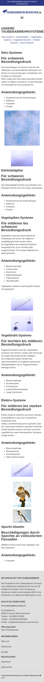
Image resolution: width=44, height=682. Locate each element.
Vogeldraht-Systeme (23, 40)
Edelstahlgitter (22, 37)
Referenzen (6, 647)
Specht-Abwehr (27, 43)
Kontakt (4, 652)
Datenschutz (6, 667)
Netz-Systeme (8, 37)
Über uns (5, 641)
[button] (22, 17)
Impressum (6, 662)
